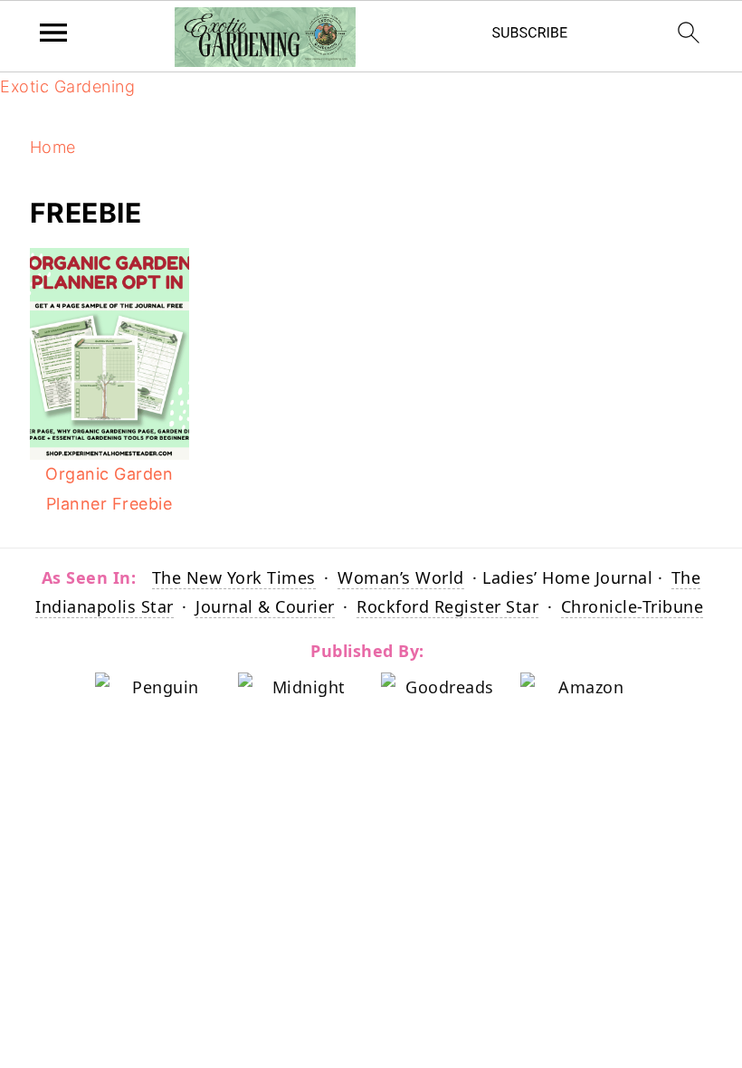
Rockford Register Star (447, 606)
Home (53, 147)
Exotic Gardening (67, 86)
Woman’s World (401, 577)
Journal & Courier (265, 606)
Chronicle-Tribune (632, 606)
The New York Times (234, 577)
